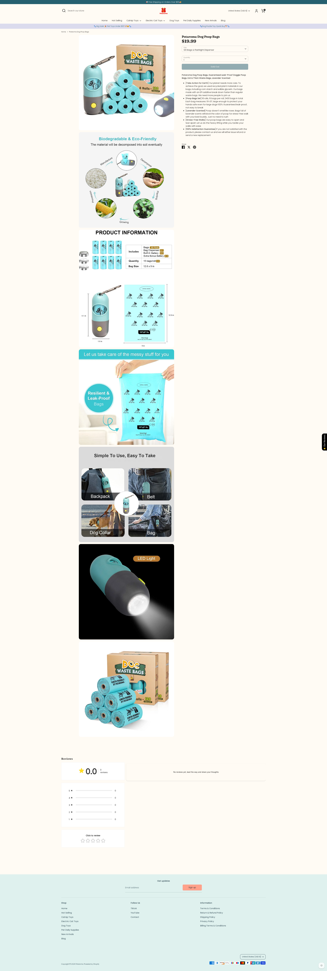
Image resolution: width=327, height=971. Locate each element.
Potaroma (79, 964)
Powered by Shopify (91, 964)
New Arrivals (211, 20)
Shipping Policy (207, 917)
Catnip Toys (132, 20)
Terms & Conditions (210, 908)
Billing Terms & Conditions (213, 925)
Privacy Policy (207, 921)
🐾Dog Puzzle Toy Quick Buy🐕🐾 (214, 26)
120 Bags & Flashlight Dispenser (199, 49)
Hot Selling (117, 20)
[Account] (256, 10)
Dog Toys (174, 20)
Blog (223, 20)
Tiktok (134, 908)
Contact (135, 917)
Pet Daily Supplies (192, 20)
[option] (112, 26)
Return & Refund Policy (211, 912)
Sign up (192, 887)
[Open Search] (63, 10)
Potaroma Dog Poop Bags (79, 32)
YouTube (135, 912)
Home (105, 20)
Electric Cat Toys (154, 20)
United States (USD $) (237, 11)
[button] (93, 790)
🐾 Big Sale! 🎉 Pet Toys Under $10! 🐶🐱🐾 (112, 26)
